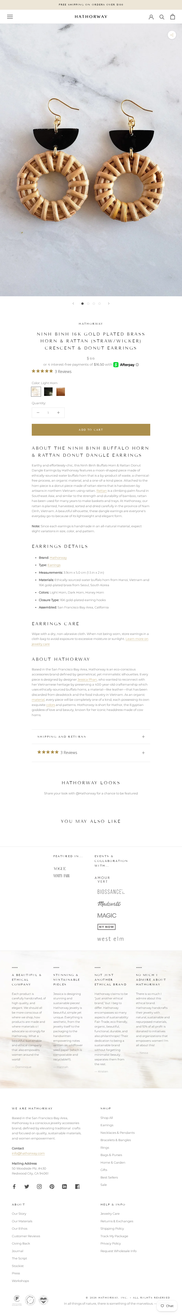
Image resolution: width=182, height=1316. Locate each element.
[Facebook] (14, 1186)
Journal (17, 1251)
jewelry (58, 1026)
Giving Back (21, 1243)
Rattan (101, 490)
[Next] (108, 303)
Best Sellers (109, 1177)
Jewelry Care (110, 1213)
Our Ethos (19, 1228)
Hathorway (91, 323)
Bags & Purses (111, 1155)
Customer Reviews (26, 1236)
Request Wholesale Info (118, 1251)
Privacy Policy (110, 1243)
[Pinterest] (52, 1186)
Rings (104, 1147)
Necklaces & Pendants (117, 1132)
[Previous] (73, 303)
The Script (19, 1258)
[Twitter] (26, 1186)
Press (16, 1273)
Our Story (19, 1213)
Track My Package (114, 1236)
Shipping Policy (112, 1228)
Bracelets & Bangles (115, 1140)
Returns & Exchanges (116, 1221)
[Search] (161, 16)
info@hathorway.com (28, 1153)
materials (28, 1026)
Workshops (20, 1281)
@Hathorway (86, 793)
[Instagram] (39, 1186)
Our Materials (22, 1221)
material (38, 699)
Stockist (18, 1266)
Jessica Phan (87, 679)
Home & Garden (112, 1162)
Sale (103, 1185)
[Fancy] (77, 1186)
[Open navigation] (10, 17)
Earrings (54, 565)
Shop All (106, 1118)
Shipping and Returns (61, 736)
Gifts (103, 1170)
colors (50, 705)
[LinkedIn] (64, 1186)
